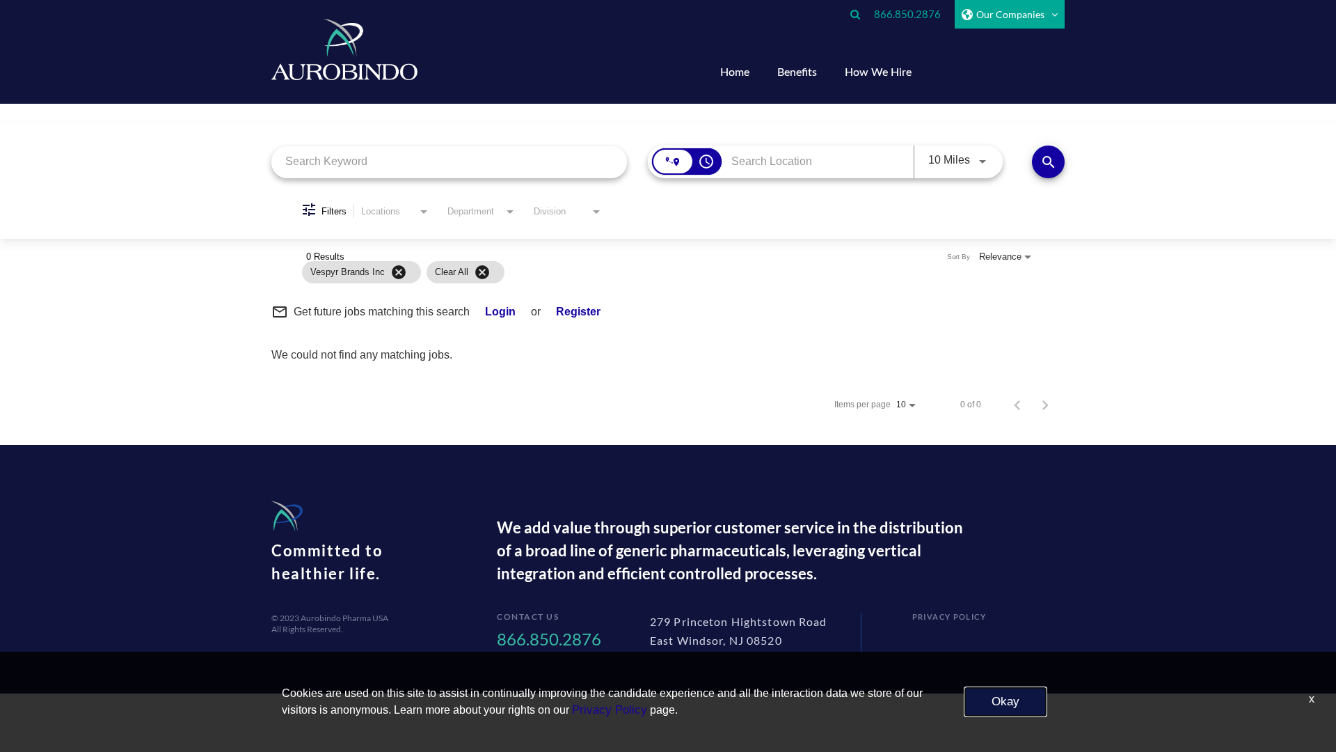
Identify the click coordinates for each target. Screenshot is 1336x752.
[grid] (640, 272)
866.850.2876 (907, 14)
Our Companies (1010, 14)
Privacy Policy (949, 616)
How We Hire (878, 72)
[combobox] (449, 162)
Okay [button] (1005, 701)
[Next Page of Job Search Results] (1045, 404)
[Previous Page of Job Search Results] (1017, 404)
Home (734, 72)
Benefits (797, 72)
